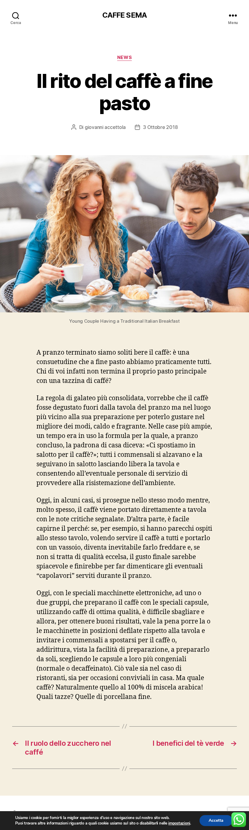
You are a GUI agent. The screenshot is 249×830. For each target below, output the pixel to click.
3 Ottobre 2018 (160, 127)
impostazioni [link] (179, 823)
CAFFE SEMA (124, 15)
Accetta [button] (216, 820)
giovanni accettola (105, 127)
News (124, 57)
